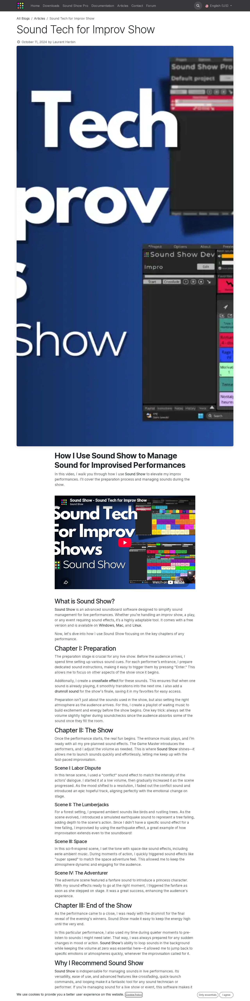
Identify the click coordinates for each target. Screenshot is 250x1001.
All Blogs (23, 18)
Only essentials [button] (208, 994)
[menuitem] (35, 6)
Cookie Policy (134, 994)
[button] (198, 6)
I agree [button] (226, 994)
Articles (39, 18)
